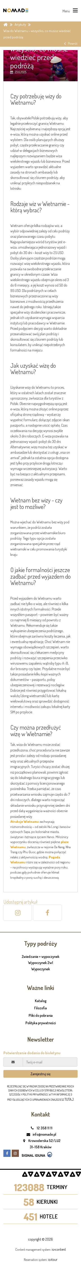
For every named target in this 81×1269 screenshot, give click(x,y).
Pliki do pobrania (41, 1015)
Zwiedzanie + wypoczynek (40, 957)
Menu (67, 11)
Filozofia (40, 1008)
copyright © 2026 (40, 1239)
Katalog (40, 1001)
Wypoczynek (40, 969)
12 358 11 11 (44, 1128)
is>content (59, 1249)
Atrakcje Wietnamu (24, 821)
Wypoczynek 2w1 (40, 963)
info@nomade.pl (44, 1134)
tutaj (69, 1099)
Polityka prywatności (40, 1023)
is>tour (52, 1259)
